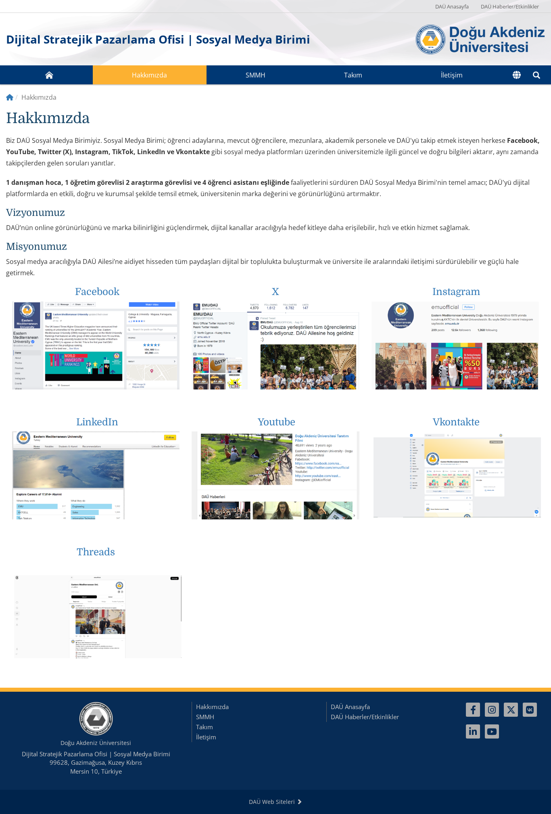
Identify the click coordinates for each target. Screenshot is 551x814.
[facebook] (473, 710)
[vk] (530, 710)
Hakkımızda (149, 75)
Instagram (456, 291)
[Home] (9, 97)
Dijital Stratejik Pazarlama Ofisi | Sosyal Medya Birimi (158, 39)
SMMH (255, 75)
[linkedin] (473, 731)
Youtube (276, 422)
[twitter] (511, 710)
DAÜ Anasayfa (452, 6)
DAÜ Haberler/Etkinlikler (510, 6)
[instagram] (492, 710)
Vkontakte (456, 422)
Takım (353, 75)
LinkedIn (97, 422)
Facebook (97, 291)
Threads (96, 552)
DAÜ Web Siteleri (272, 802)
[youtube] (492, 731)
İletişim (452, 75)
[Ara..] (536, 74)
